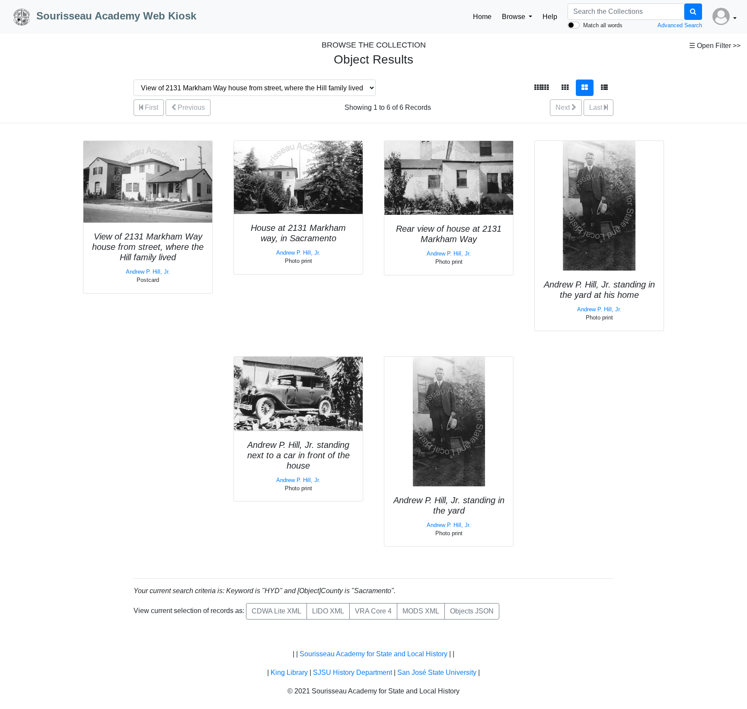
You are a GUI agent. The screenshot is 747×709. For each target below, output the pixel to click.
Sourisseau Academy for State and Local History (373, 654)
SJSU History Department (352, 672)
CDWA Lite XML (276, 611)
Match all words (602, 25)
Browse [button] (514, 16)
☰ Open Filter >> (715, 45)
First (150, 107)
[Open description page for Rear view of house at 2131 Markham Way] (448, 177)
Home (482, 16)
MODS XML (420, 611)
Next (563, 107)
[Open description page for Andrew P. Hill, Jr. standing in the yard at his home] (599, 205)
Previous (190, 107)
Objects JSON (472, 611)
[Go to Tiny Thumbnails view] (541, 88)
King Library (289, 672)
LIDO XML (328, 611)
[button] (724, 16)
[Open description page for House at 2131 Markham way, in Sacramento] (298, 177)
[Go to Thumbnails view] (565, 88)
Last (596, 107)
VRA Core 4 (373, 611)
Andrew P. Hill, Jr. (148, 271)
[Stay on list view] (604, 88)
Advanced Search (680, 25)
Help (550, 16)
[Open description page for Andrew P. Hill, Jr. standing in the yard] (449, 421)
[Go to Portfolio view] (585, 88)
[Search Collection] (693, 11)
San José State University (436, 672)
